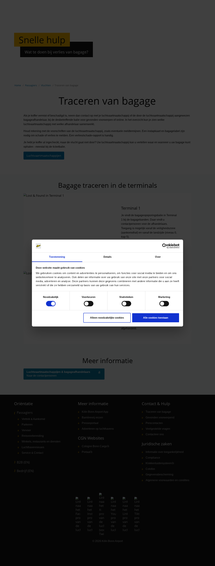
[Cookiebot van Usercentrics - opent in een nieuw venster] (164, 245)
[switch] (88, 303)
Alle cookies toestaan (155, 317)
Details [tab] (107, 257)
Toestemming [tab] (57, 257)
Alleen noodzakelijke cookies (107, 317)
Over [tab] (158, 257)
